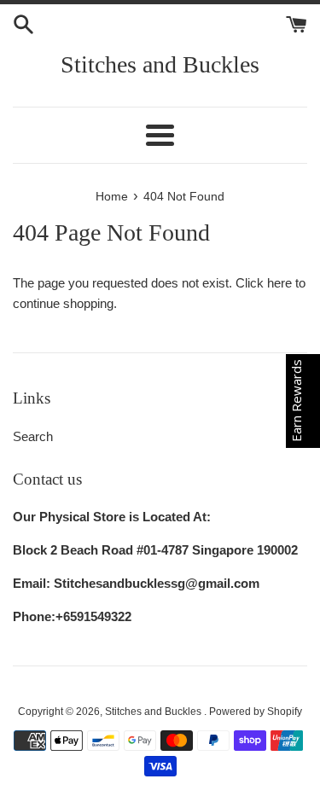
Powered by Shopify (255, 712)
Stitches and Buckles (160, 64)
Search (33, 436)
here (279, 283)
